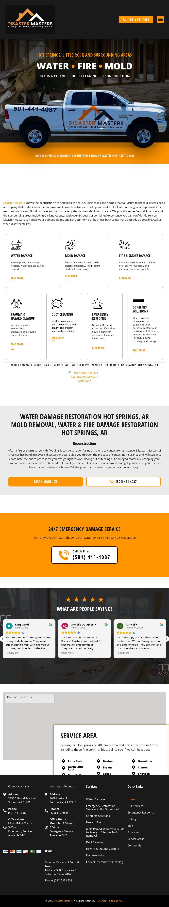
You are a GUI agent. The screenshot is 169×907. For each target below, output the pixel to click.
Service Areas (136, 839)
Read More (17, 278)
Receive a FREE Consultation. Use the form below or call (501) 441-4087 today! (84, 155)
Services (91, 786)
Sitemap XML (116, 900)
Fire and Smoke (95, 822)
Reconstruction (95, 855)
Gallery (132, 819)
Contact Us (134, 845)
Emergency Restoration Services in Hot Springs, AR (102, 807)
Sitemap (102, 900)
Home (131, 799)
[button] (160, 19)
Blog (130, 826)
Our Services (135, 806)
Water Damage (95, 799)
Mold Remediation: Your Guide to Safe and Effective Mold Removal (105, 832)
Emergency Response (141, 812)
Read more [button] (12, 653)
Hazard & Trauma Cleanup (102, 849)
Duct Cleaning (94, 842)
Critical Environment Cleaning (104, 862)
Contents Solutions (140, 309)
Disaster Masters (14, 203)
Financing (133, 832)
